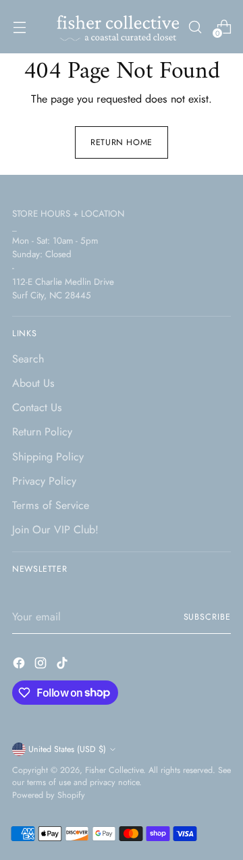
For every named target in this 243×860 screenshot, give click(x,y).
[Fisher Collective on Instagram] (42, 665)
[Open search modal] (195, 27)
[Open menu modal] (19, 27)
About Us (33, 383)
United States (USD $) (67, 749)
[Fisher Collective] (116, 26)
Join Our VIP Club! (55, 529)
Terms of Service (50, 505)
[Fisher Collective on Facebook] (20, 665)
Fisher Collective (114, 770)
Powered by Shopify (48, 795)
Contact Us (37, 407)
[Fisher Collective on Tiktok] (63, 665)
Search (28, 359)
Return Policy (42, 431)
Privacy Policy (44, 481)
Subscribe (207, 617)
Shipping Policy (48, 456)
